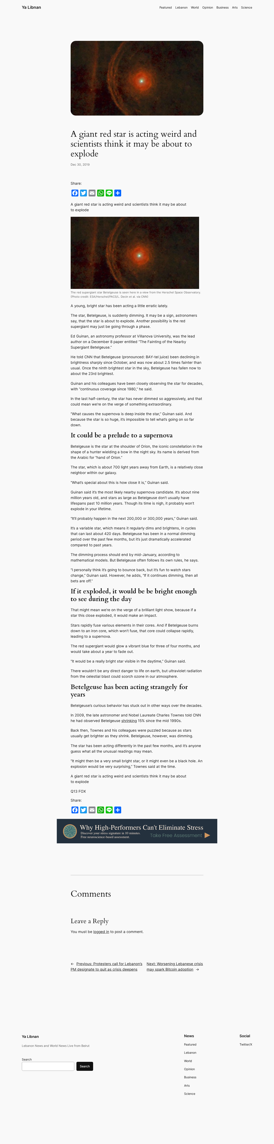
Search (27, 1059)
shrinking (129, 721)
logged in (101, 932)
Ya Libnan (31, 7)
